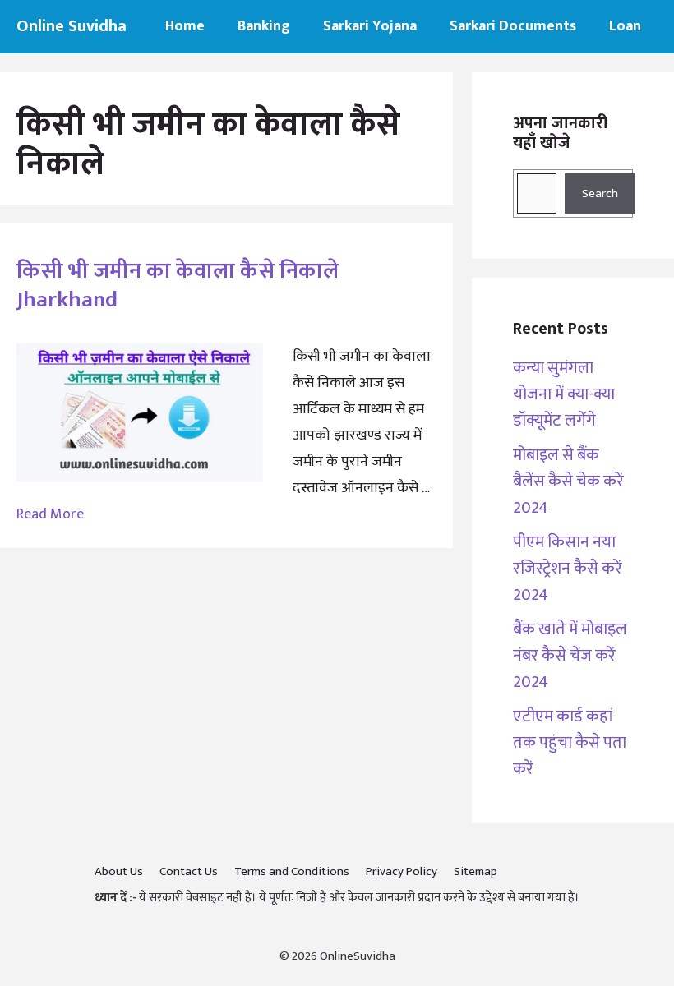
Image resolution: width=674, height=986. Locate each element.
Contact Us (188, 871)
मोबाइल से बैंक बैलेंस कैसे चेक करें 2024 (568, 481)
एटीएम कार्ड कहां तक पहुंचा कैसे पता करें (569, 743)
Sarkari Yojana (370, 26)
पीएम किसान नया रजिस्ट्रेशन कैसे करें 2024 (567, 568)
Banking (264, 26)
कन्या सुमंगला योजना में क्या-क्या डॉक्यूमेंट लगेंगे (564, 394)
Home (185, 26)
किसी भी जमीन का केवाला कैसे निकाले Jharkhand (177, 285)
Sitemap (475, 871)
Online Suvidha (71, 26)
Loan (625, 26)
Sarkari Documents (513, 26)
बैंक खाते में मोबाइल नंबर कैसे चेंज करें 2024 (570, 655)
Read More (50, 514)
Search (600, 193)
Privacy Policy (401, 871)
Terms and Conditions (291, 871)
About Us (119, 871)
